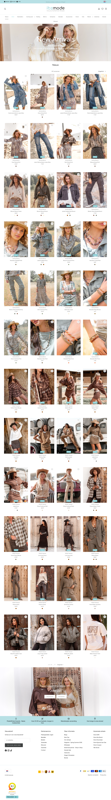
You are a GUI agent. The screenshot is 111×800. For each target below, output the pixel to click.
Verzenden (44, 742)
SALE (13, 16)
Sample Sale (67, 750)
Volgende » (60, 664)
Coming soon (29, 16)
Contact (43, 750)
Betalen (43, 740)
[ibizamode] (55, 9)
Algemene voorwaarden (93, 775)
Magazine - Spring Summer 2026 (73, 742)
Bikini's (45, 16)
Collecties (96, 16)
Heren (77, 16)
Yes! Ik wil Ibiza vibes (14, 745)
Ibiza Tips (66, 737)
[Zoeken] (5, 9)
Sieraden (60, 16)
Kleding (38, 16)
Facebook (61, 696)
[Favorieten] (102, 9)
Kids (83, 16)
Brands (104, 16)
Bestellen (43, 737)
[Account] (98, 9)
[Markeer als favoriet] (26, 76)
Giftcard (55, 21)
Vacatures (67, 752)
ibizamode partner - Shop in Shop (73, 747)
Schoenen (52, 16)
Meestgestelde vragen (47, 734)
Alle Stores (96, 747)
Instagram (49, 696)
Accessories (69, 16)
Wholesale (67, 745)
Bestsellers (20, 16)
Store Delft (96, 734)
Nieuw (6, 16)
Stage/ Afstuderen (69, 755)
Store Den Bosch (98, 737)
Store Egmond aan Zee (99, 742)
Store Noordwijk (97, 740)
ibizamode (11, 775)
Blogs (65, 734)
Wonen (89, 16)
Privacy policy (103, 775)
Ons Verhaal (67, 740)
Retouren (43, 745)
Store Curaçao (97, 745)
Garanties (43, 747)
